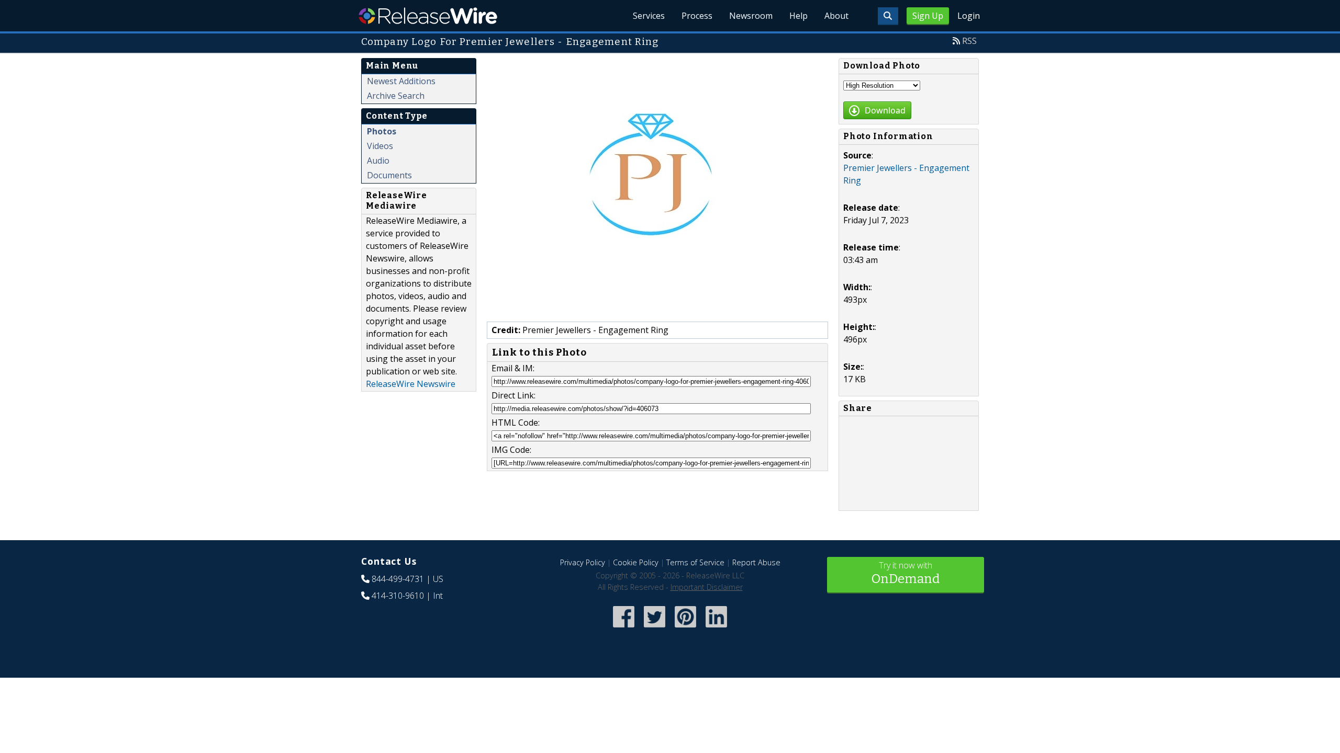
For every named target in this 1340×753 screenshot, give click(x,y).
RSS (969, 41)
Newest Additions (401, 81)
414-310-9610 (398, 595)
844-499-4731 (398, 579)
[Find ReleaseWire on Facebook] (623, 628)
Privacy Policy (582, 562)
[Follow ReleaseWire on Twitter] (654, 628)
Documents (389, 175)
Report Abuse (756, 562)
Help (798, 15)
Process (697, 15)
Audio (378, 160)
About (836, 15)
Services (649, 15)
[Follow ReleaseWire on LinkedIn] (716, 628)
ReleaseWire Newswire (410, 384)
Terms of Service (695, 562)
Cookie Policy (635, 562)
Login (968, 15)
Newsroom (751, 15)
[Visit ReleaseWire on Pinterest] (685, 628)
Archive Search (396, 95)
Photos (381, 131)
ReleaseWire (428, 15)
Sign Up (927, 15)
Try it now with (906, 573)
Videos (380, 146)
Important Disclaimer (707, 587)
